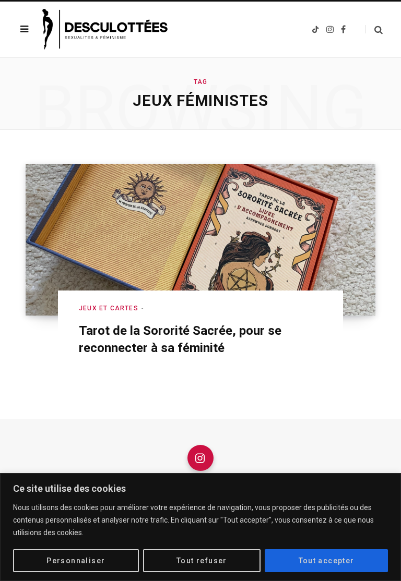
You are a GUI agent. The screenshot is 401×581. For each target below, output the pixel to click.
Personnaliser (75, 560)
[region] (200, 527)
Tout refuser (201, 560)
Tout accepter (327, 560)
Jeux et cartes (108, 308)
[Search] (374, 29)
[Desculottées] (107, 29)
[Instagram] (200, 458)
